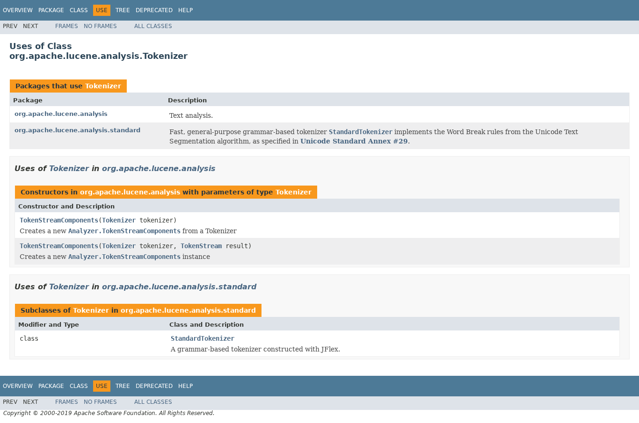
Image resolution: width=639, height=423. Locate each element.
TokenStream (201, 246)
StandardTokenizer (202, 338)
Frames (66, 26)
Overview (18, 10)
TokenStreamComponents (59, 220)
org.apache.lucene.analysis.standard (77, 130)
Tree (123, 10)
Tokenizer (103, 86)
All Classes (153, 26)
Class (79, 10)
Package (51, 10)
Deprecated (154, 10)
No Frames (100, 26)
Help (185, 10)
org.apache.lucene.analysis (61, 113)
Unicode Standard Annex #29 (354, 141)
